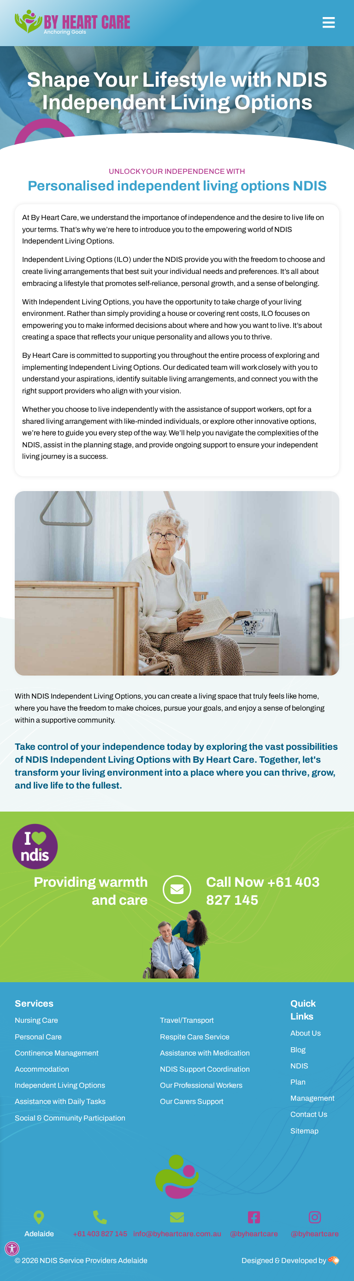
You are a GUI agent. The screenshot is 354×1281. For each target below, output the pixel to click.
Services (34, 1003)
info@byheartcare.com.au (177, 1234)
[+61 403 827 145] (100, 1217)
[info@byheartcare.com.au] (177, 1217)
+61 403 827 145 (100, 1234)
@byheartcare (254, 1234)
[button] (328, 23)
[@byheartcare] (254, 1217)
